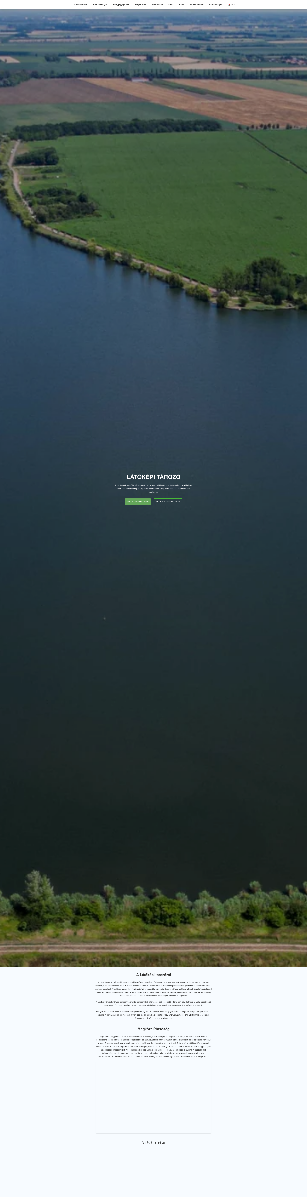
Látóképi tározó (80, 4)
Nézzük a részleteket (168, 501)
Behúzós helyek (100, 4)
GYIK (170, 4)
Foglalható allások (138, 501)
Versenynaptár (197, 4)
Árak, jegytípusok (121, 4)
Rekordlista (157, 4)
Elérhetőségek (215, 4)
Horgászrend (141, 4)
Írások (181, 4)
